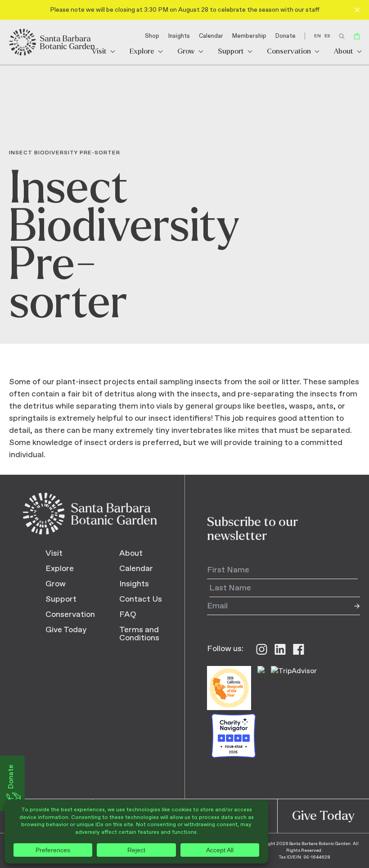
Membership (249, 36)
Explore (142, 51)
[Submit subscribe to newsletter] (351, 606)
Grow (186, 51)
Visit (99, 51)
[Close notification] (357, 10)
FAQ (127, 614)
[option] (327, 36)
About (343, 51)
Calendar (211, 36)
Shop (152, 36)
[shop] (357, 36)
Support (231, 51)
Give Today (66, 630)
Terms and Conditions (139, 634)
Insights (179, 36)
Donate (285, 36)
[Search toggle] (342, 36)
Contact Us (140, 599)
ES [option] (327, 36)
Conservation (289, 51)
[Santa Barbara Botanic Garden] (52, 42)
